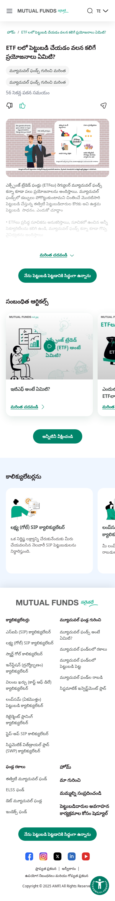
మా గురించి (70, 780)
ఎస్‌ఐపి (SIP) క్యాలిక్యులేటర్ (28, 632)
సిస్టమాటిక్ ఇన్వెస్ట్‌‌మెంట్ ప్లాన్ (83, 688)
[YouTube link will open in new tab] (86, 856)
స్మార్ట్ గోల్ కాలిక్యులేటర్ (24, 654)
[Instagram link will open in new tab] (43, 856)
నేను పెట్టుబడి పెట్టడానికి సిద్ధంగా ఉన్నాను (57, 275)
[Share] (103, 106)
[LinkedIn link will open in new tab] (71, 856)
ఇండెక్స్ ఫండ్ (16, 811)
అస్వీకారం (69, 868)
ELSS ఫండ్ (15, 789)
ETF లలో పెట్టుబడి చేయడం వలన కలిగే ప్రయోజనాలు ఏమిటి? (63, 32)
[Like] (22, 105)
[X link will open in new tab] (57, 856)
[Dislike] (9, 105)
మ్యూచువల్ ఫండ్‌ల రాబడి (81, 677)
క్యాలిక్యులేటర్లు (17, 619)
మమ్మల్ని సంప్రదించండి (80, 793)
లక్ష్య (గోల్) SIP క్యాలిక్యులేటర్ (38, 527)
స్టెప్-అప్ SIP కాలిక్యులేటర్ (27, 733)
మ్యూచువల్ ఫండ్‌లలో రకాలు (83, 649)
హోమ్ (11, 32)
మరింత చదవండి (53, 255)
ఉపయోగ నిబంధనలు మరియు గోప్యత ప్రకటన (56, 875)
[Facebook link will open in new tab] (29, 856)
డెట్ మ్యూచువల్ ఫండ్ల (24, 800)
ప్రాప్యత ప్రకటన (45, 868)
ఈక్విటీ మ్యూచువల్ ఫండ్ (26, 778)
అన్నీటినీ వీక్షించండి (57, 436)
